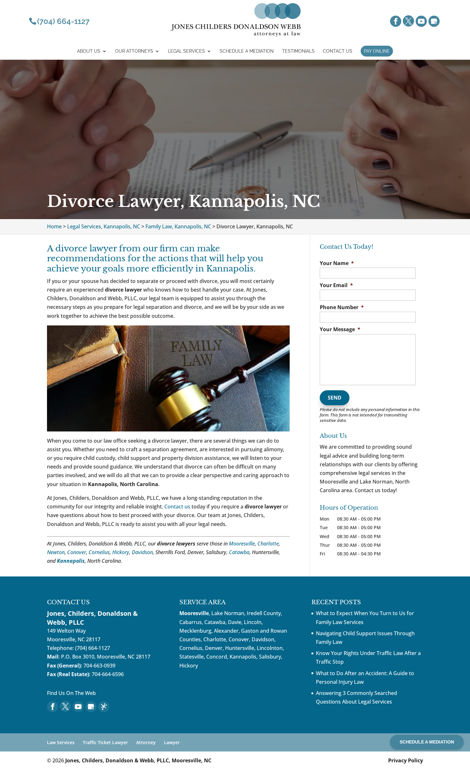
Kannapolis (71, 560)
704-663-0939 (99, 665)
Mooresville (242, 543)
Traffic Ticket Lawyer (105, 742)
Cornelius (99, 552)
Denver (214, 648)
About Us (88, 51)
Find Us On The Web (71, 693)
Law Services (60, 742)
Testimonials (298, 51)
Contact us (177, 506)
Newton (56, 552)
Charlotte (268, 543)
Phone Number (342, 307)
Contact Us (337, 51)
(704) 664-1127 (92, 648)
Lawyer (172, 742)
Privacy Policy (405, 760)
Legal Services (186, 51)
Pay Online (377, 51)
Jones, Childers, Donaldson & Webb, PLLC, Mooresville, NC (138, 760)
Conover (76, 552)
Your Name (337, 263)
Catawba (239, 552)
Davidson (142, 552)
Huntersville (239, 648)
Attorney (146, 742)
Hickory (120, 552)
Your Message (340, 329)
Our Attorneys (134, 51)
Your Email (336, 285)
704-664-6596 (108, 674)
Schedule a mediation (247, 51)
